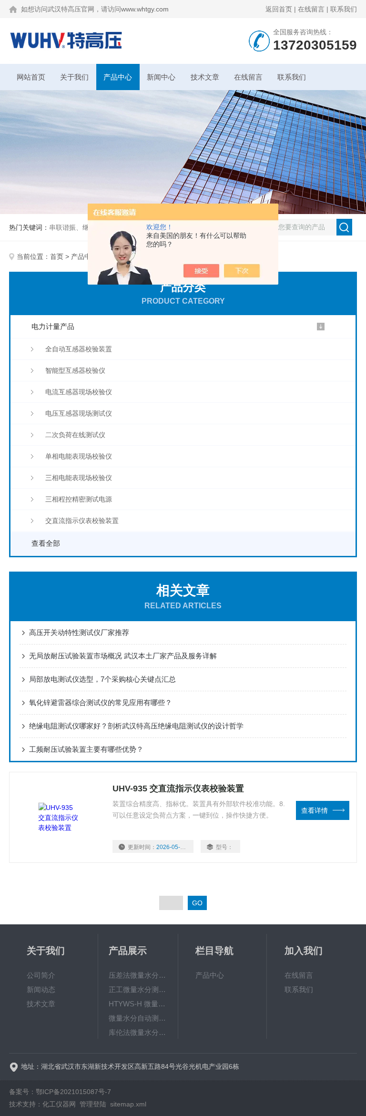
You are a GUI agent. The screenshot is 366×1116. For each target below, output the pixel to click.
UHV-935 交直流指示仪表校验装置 (178, 788)
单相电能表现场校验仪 (78, 456)
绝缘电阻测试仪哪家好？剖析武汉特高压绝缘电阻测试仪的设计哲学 (136, 726)
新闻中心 (161, 77)
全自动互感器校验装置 (78, 349)
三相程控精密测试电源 (78, 499)
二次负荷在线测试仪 (75, 435)
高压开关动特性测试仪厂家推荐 (79, 632)
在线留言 (311, 9)
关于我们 (74, 77)
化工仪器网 (59, 1104)
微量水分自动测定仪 (138, 1018)
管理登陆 (93, 1104)
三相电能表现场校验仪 (78, 477)
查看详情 (314, 810)
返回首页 (278, 9)
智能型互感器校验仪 (75, 370)
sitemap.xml (128, 1104)
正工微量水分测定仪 (138, 989)
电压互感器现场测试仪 (78, 413)
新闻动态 (41, 989)
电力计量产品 (52, 326)
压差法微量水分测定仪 (138, 975)
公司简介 (41, 975)
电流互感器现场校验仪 (78, 392)
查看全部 (45, 543)
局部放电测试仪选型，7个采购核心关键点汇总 (102, 679)
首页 (56, 256)
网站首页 (31, 77)
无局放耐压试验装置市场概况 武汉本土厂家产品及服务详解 (123, 656)
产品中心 (117, 77)
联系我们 (343, 9)
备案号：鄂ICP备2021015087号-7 (60, 1092)
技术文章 (205, 77)
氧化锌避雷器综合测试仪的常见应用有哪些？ (100, 702)
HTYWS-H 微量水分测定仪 (138, 1004)
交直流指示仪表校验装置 (82, 520)
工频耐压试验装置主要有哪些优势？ (86, 749)
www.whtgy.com (145, 9)
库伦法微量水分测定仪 (138, 1032)
